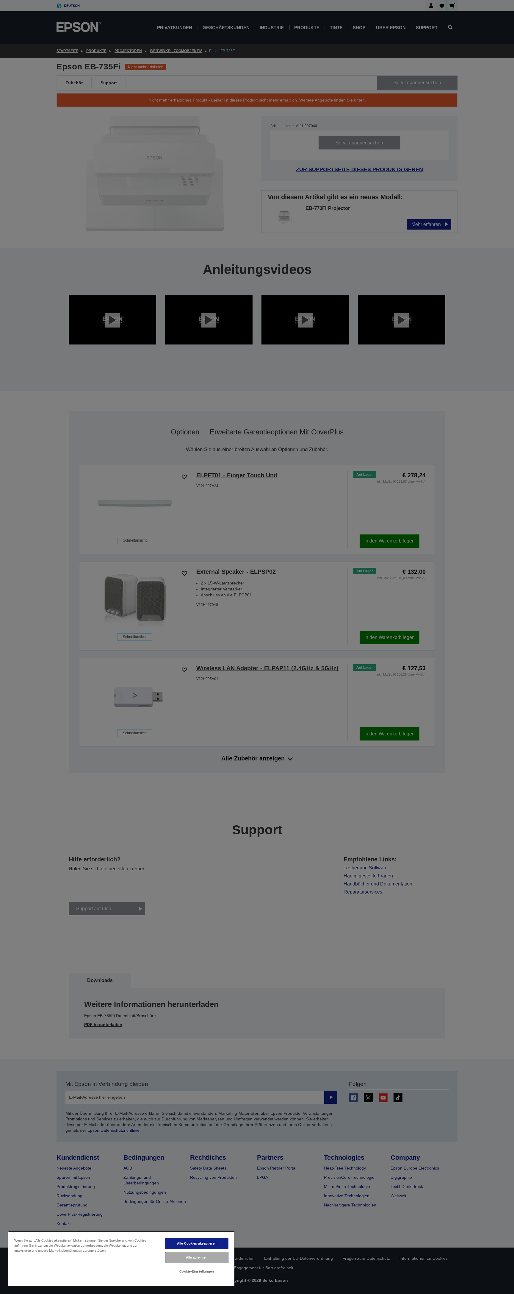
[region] (121, 1258)
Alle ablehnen (197, 1257)
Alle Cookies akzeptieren (197, 1243)
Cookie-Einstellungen (196, 1271)
